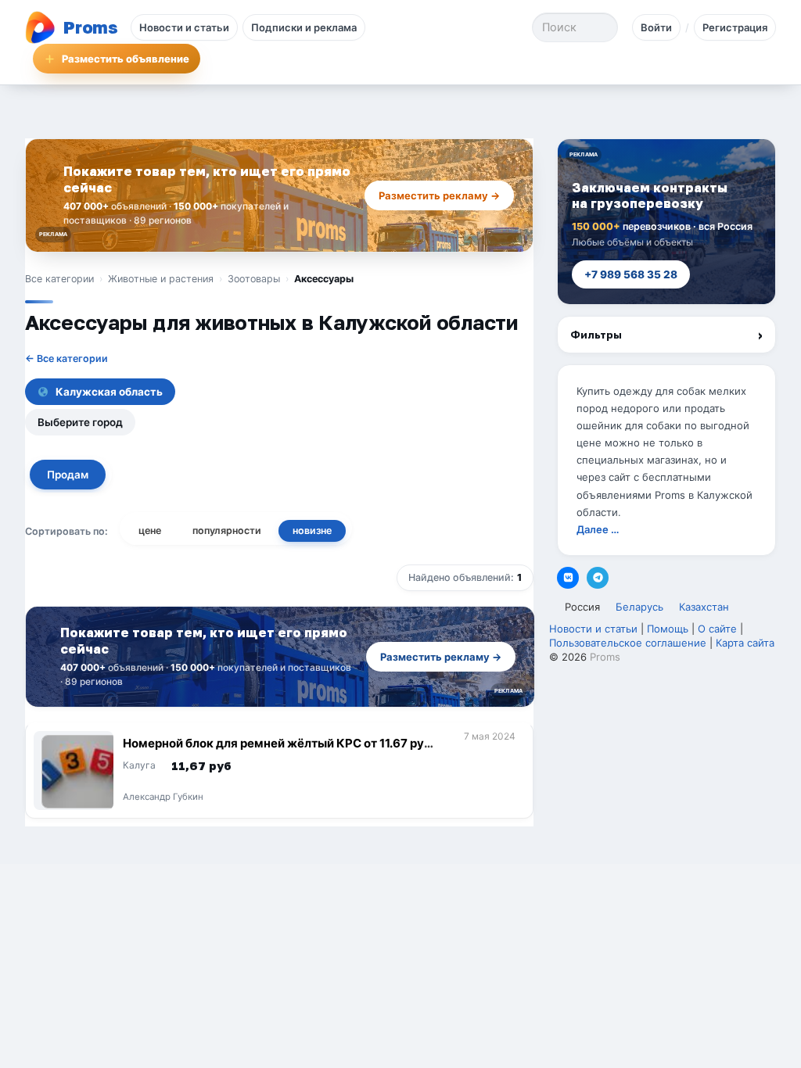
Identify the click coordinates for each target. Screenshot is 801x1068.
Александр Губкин (163, 797)
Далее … (598, 529)
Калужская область (109, 391)
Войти (656, 27)
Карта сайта (745, 642)
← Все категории (66, 358)
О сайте (717, 628)
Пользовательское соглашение (627, 642)
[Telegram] (598, 578)
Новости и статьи (184, 27)
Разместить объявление (125, 58)
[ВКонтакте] (568, 578)
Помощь (667, 628)
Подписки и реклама (304, 27)
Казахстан (704, 606)
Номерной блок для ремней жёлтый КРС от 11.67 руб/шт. (279, 750)
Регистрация (734, 27)
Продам (67, 474)
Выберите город (80, 422)
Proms (605, 656)
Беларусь (639, 606)
